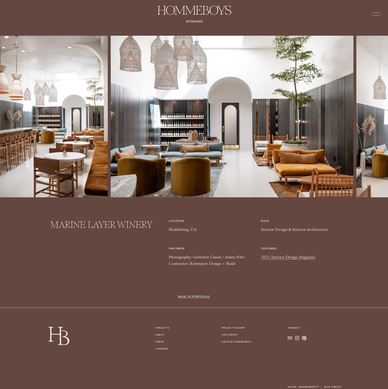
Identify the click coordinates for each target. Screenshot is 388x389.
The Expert (230, 335)
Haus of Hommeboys (236, 342)
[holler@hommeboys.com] (290, 338)
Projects (162, 328)
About (160, 335)
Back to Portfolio (194, 296)
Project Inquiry (233, 328)
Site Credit (333, 386)
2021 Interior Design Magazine (288, 257)
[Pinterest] (304, 338)
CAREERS (162, 348)
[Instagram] (297, 338)
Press (160, 342)
